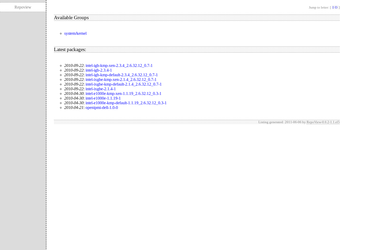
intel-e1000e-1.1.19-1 (103, 98)
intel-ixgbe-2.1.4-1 (101, 89)
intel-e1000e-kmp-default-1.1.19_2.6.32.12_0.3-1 (126, 103)
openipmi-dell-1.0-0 (102, 107)
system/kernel (75, 33)
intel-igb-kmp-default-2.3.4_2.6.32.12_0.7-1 (122, 75)
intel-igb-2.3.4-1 (99, 70)
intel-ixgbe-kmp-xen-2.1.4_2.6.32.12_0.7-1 (121, 79)
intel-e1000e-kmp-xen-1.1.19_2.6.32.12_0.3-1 (123, 93)
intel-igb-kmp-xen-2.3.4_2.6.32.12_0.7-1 (119, 65)
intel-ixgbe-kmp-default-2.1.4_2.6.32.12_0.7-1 (124, 84)
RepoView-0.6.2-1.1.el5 (323, 122)
